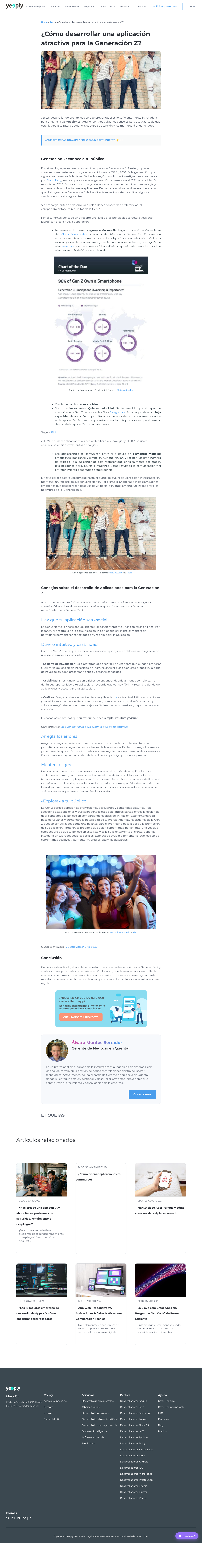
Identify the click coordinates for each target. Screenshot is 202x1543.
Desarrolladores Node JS (134, 1425)
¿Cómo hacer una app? (81, 946)
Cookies (144, 1536)
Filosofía (48, 1407)
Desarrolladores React (133, 1498)
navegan (68, 246)
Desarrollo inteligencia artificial (100, 1419)
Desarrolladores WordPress (136, 1473)
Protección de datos (127, 1536)
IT (30, 1518)
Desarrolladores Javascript (135, 1413)
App (52, 22)
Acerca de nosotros (55, 1401)
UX (115, 697)
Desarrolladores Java (132, 1407)
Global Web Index (74, 234)
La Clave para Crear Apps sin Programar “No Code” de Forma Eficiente (157, 1313)
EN (13, 1518)
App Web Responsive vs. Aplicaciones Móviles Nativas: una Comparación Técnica (99, 1313)
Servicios (55, 6)
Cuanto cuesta (107, 6)
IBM (53, 432)
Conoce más (142, 1094)
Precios (162, 1431)
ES (190, 6)
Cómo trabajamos (35, 6)
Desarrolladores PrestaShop (136, 1479)
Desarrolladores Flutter (133, 1492)
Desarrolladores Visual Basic (136, 1449)
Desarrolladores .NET (132, 1431)
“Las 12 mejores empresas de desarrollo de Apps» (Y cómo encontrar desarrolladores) (37, 1313)
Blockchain (88, 1443)
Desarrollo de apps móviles (98, 1401)
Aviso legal (86, 1536)
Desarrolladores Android (134, 1461)
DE (24, 1518)
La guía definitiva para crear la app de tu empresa (94, 726)
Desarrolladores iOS (131, 1467)
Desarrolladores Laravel (133, 1419)
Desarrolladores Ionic (132, 1455)
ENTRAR (142, 6)
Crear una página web (171, 1407)
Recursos (124, 6)
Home (44, 22)
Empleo (48, 1413)
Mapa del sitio (52, 1419)
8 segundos (117, 412)
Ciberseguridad (91, 1407)
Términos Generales (104, 1536)
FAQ (160, 1413)
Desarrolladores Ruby (132, 1443)
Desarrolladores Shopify (134, 1486)
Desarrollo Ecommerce (95, 1413)
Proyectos (89, 6)
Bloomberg (53, 180)
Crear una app (166, 1401)
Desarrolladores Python (134, 1437)
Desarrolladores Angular (134, 1401)
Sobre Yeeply (72, 6)
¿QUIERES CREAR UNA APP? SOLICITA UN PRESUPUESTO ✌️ (82, 140)
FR (18, 1518)
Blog (161, 1425)
